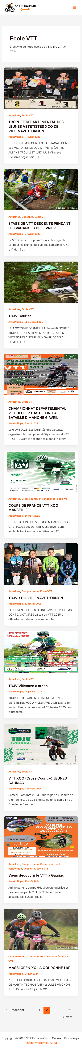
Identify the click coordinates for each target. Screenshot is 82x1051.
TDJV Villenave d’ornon (28, 686)
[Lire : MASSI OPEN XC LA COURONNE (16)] (41, 929)
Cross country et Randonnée (38, 498)
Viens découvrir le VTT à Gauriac (36, 875)
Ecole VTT (28, 115)
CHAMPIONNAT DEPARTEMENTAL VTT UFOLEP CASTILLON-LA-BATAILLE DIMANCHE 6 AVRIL (37, 412)
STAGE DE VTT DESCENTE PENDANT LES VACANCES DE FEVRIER (39, 225)
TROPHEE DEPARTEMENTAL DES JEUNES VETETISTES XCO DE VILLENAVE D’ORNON (36, 126)
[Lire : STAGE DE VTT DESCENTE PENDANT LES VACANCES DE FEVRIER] (41, 189)
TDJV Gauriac (19, 316)
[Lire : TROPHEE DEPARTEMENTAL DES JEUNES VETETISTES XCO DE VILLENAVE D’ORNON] (41, 88)
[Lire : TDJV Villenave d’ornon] (41, 652)
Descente (27, 216)
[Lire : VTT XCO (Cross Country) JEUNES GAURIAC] (41, 744)
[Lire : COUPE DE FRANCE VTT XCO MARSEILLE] (41, 471)
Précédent (15, 1010)
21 (70, 1010)
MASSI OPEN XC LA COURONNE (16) (39, 968)
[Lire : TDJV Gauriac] (41, 282)
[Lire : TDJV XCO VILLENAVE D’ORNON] (41, 564)
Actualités (14, 115)
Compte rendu (30, 591)
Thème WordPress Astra (41, 1043)
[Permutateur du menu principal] (74, 8)
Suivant (69, 1017)
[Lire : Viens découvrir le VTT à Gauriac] (41, 836)
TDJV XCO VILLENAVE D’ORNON (35, 598)
